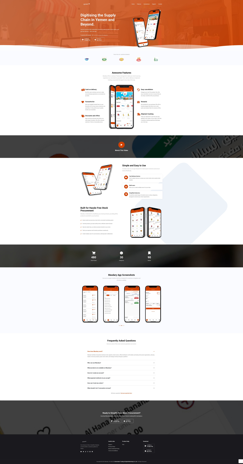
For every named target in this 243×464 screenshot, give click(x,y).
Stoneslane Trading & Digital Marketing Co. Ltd (125, 461)
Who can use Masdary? (94, 363)
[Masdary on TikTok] (85, 451)
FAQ (123, 444)
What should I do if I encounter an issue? (99, 388)
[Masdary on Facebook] (92, 451)
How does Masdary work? (95, 351)
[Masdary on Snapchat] (89, 451)
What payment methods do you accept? (98, 378)
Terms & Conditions (113, 450)
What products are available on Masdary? (99, 368)
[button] (128, 4)
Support (110, 444)
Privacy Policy (111, 446)
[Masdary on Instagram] (87, 451)
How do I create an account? (95, 373)
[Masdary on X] (83, 451)
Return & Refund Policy (113, 448)
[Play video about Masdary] (121, 145)
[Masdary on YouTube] (81, 451)
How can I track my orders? (95, 383)
